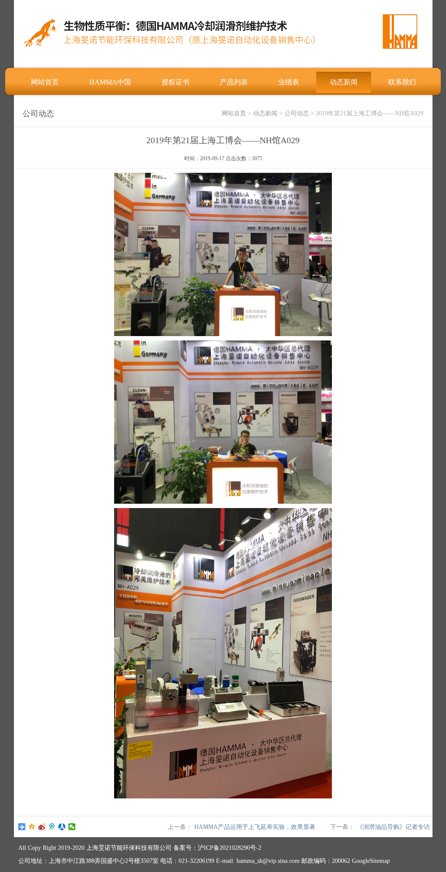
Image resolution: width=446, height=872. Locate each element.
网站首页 (45, 82)
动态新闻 (344, 82)
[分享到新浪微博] (42, 826)
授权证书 (175, 82)
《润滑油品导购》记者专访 (393, 827)
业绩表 (288, 82)
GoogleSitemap (371, 861)
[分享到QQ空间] (32, 826)
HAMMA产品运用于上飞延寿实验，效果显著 (254, 827)
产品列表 (234, 82)
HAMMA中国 (110, 82)
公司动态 (296, 113)
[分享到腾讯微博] (52, 826)
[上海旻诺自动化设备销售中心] (223, 59)
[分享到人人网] (62, 826)
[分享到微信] (72, 826)
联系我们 (402, 82)
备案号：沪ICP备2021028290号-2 (217, 848)
